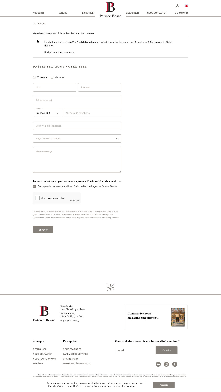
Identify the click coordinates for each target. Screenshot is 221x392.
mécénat (38, 363)
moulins (105, 377)
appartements (37, 377)
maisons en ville (180, 375)
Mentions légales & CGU (77, 363)
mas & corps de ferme (117, 377)
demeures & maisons (152, 375)
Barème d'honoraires (75, 354)
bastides (148, 377)
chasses (94, 377)
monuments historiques (69, 377)
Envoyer (43, 229)
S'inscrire (166, 350)
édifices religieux (84, 377)
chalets (142, 377)
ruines (100, 377)
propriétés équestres (172, 377)
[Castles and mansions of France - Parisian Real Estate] (186, 6)
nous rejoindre (72, 349)
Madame (59, 77)
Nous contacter (156, 13)
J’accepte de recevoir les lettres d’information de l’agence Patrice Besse (77, 186)
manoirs (141, 375)
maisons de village (132, 377)
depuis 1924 (181, 13)
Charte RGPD (70, 358)
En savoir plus (128, 386)
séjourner (132, 13)
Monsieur (42, 77)
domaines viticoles (158, 377)
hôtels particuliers (167, 375)
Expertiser (88, 13)
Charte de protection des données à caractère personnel (94, 218)
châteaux (135, 375)
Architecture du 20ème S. (51, 377)
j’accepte (164, 385)
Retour (40, 23)
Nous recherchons (44, 358)
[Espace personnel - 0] (177, 5)
